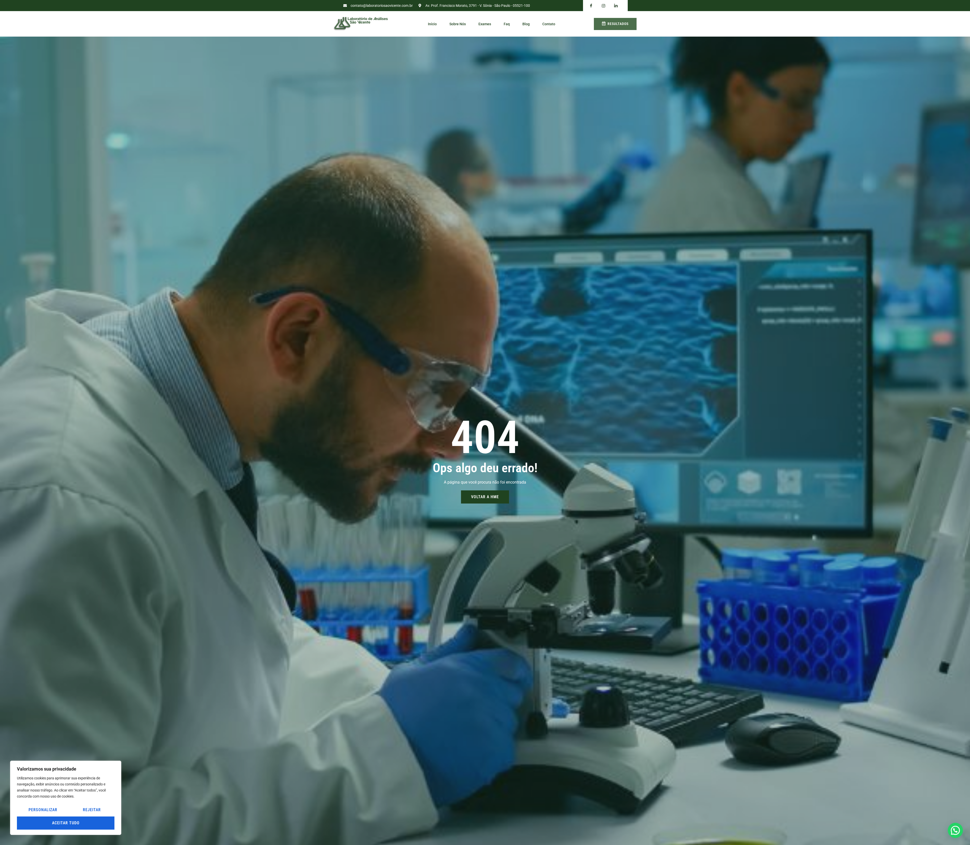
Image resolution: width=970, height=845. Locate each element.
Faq (507, 24)
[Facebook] (591, 6)
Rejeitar (92, 809)
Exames (484, 24)
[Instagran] (603, 5)
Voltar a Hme (485, 496)
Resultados (618, 24)
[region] (65, 798)
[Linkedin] (616, 6)
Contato (548, 24)
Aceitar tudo (66, 823)
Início (432, 24)
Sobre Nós (457, 24)
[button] (955, 830)
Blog (526, 24)
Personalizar (43, 809)
